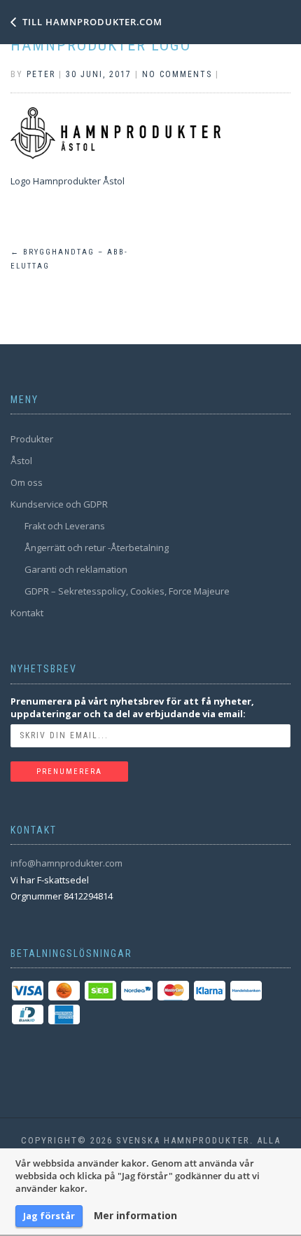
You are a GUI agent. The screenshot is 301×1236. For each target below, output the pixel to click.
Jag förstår (49, 1215)
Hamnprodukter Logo (100, 45)
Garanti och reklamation (75, 569)
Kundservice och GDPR (59, 504)
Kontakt (26, 612)
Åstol (21, 460)
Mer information (135, 1216)
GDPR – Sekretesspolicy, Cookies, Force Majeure (127, 591)
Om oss (26, 482)
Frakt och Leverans (64, 525)
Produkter (31, 439)
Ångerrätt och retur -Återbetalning (96, 547)
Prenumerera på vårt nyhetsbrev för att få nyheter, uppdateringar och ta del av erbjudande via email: (132, 707)
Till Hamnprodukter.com (92, 21)
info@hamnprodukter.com (66, 863)
